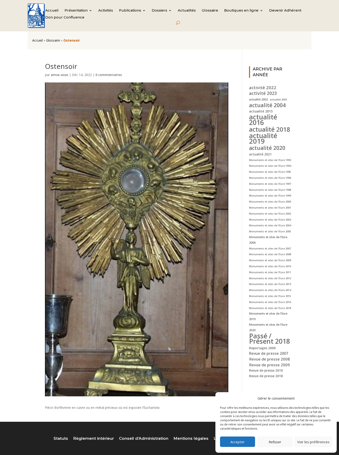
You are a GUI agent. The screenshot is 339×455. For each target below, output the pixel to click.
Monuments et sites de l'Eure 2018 (270, 308)
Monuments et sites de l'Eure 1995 (270, 171)
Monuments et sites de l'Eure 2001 (270, 207)
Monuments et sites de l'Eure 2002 (270, 213)
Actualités (187, 10)
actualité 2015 (261, 111)
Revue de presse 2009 (269, 364)
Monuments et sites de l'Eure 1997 (270, 183)
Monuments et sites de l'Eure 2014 (270, 290)
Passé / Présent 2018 (269, 338)
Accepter (237, 442)
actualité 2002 (258, 99)
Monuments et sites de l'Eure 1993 (270, 160)
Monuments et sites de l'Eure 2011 (270, 272)
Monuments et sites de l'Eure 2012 (270, 278)
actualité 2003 (278, 99)
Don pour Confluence (64, 17)
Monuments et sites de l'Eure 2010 (270, 266)
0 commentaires (108, 75)
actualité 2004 (267, 105)
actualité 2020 (267, 148)
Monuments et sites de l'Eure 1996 (270, 177)
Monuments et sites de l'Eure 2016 (270, 302)
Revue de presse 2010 (266, 370)
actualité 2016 (263, 119)
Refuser (275, 442)
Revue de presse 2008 (269, 359)
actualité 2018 (269, 129)
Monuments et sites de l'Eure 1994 (270, 165)
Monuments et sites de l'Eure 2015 (270, 296)
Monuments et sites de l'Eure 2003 (270, 219)
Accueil (52, 10)
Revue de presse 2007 (268, 353)
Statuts (61, 439)
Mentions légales (190, 439)
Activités (105, 10)
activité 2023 (263, 93)
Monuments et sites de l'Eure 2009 (270, 260)
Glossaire (210, 10)
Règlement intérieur (93, 439)
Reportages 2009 (262, 348)
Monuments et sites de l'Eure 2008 (270, 254)
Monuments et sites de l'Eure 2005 (270, 231)
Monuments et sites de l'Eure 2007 (270, 248)
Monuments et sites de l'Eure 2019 (268, 316)
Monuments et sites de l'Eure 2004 (270, 225)
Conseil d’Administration (143, 439)
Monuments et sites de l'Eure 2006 (268, 240)
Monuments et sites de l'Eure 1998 (270, 189)
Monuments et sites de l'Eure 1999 (270, 195)
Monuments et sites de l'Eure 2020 (268, 327)
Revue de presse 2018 (266, 376)
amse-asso (59, 75)
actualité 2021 (260, 154)
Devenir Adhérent (285, 10)
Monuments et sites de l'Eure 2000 (270, 201)
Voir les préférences (313, 442)
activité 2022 (262, 87)
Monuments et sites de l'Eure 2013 (270, 284)
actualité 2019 (263, 138)
